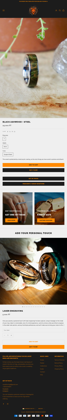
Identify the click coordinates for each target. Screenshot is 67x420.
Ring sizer (11, 220)
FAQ (41, 375)
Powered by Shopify (40, 412)
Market (42, 363)
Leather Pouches (45, 220)
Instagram (5, 391)
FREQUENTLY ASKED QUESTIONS (33, 184)
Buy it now (33, 170)
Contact (42, 372)
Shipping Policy (59, 369)
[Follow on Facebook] (3, 404)
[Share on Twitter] (10, 131)
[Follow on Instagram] (7, 404)
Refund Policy (59, 363)
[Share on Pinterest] (12, 131)
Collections (43, 366)
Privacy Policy (59, 366)
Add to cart (33, 165)
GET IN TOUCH (33, 178)
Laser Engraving (13, 311)
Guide (42, 369)
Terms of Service (59, 360)
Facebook (5, 389)
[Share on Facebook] (7, 131)
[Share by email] (14, 131)
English (40, 408)
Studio (42, 360)
